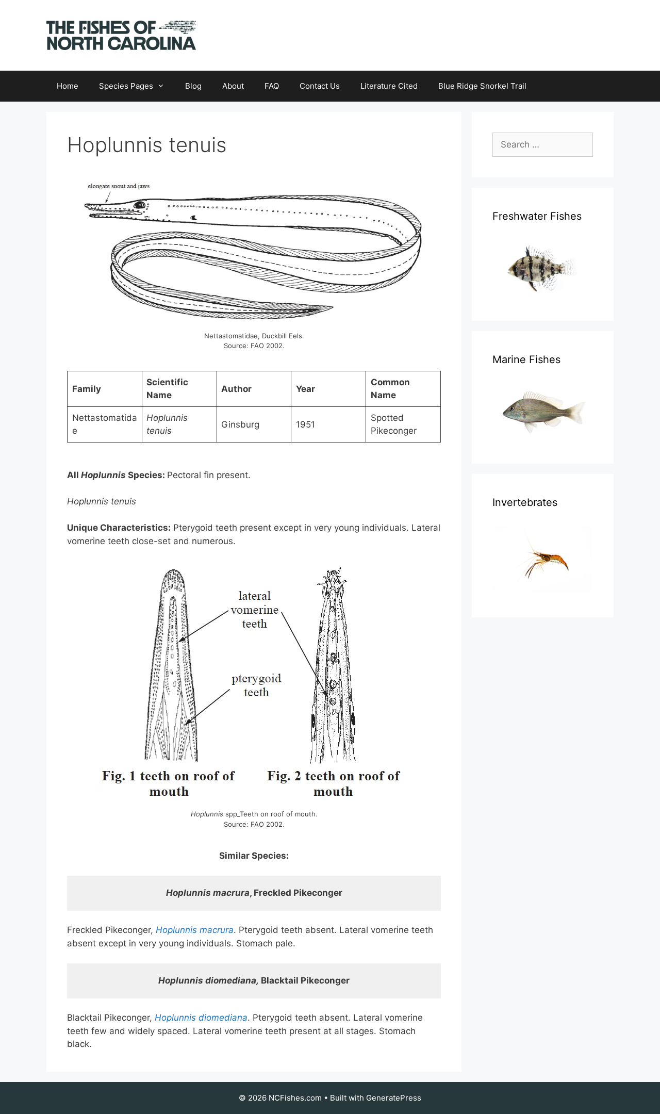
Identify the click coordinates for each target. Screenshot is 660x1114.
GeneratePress (393, 1098)
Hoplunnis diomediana (201, 1017)
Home (67, 86)
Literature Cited (389, 86)
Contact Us (320, 86)
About (233, 86)
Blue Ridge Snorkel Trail (482, 86)
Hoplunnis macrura (195, 930)
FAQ (272, 86)
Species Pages (126, 86)
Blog (193, 86)
